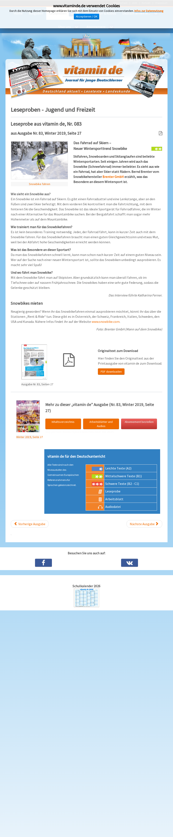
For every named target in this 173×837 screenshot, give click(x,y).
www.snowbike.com (106, 321)
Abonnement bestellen (139, 422)
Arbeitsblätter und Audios (101, 424)
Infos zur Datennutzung (149, 11)
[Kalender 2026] (86, 597)
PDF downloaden (111, 371)
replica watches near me (88, 432)
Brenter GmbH (113, 176)
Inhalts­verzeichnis (63, 422)
